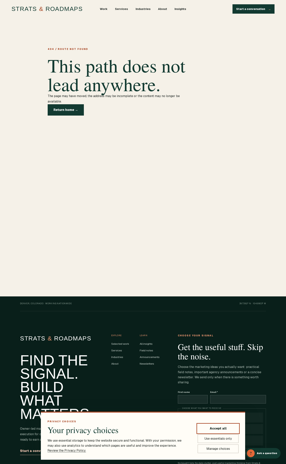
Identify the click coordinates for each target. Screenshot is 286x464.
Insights (180, 9)
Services (121, 9)
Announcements (150, 357)
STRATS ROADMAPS (47, 8)
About (162, 9)
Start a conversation (253, 9)
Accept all (218, 428)
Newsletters (147, 363)
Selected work (120, 344)
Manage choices (218, 449)
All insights (146, 344)
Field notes (146, 350)
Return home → (66, 110)
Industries (143, 9)
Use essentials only (218, 439)
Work (104, 9)
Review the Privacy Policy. (66, 450)
